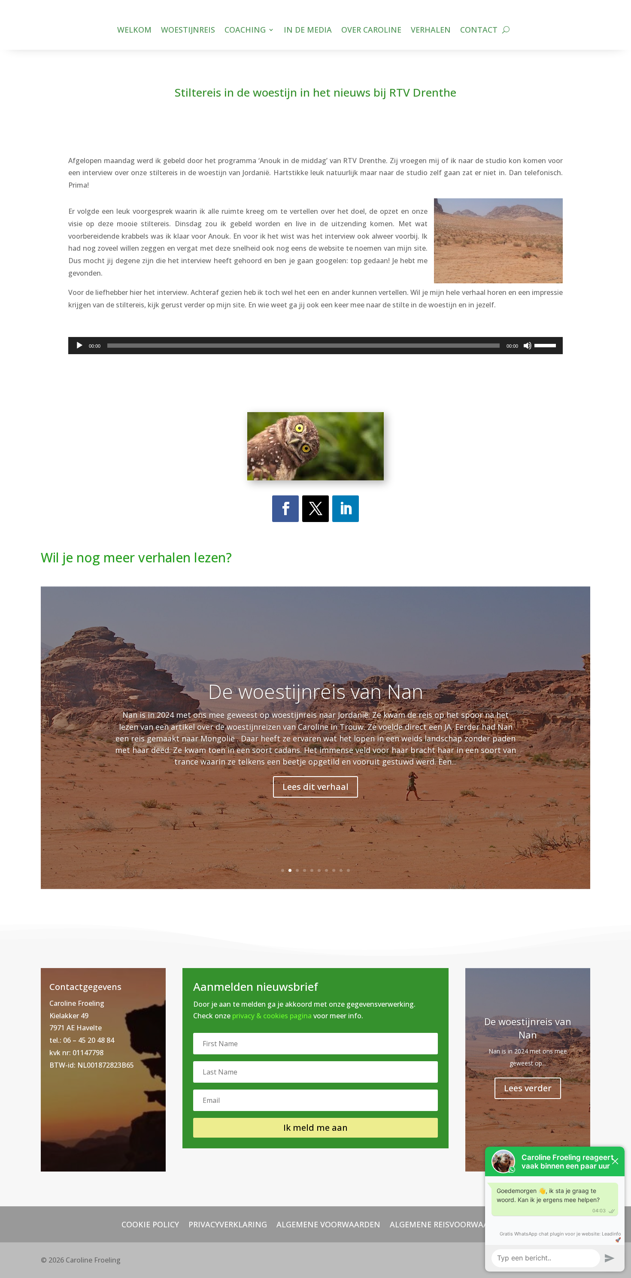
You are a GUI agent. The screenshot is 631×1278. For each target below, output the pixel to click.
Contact (479, 31)
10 (348, 870)
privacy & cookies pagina (272, 1015)
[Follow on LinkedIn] (345, 508)
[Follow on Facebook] (285, 508)
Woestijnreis (188, 31)
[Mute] (527, 345)
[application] (315, 345)
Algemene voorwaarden (328, 1223)
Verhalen (431, 31)
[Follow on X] (315, 508)
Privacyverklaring (227, 1223)
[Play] (79, 345)
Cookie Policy (150, 1223)
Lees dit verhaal (315, 787)
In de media (308, 31)
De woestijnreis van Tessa (315, 692)
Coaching (245, 31)
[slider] (546, 344)
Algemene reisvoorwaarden (450, 1223)
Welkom (134, 31)
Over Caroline (371, 31)
